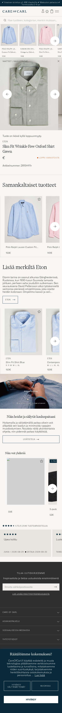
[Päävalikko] (57, 11)
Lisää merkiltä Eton (25, 267)
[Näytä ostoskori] (52, 11)
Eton (5, 141)
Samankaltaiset (29, 185)
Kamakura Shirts (28, 49)
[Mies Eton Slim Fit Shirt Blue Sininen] (23, 332)
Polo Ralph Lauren (9, 49)
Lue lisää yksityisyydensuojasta (31, 594)
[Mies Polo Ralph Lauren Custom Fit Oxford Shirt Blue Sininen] (9, 35)
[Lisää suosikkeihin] (38, 200)
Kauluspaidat (21, 61)
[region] (31, 543)
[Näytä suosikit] (47, 11)
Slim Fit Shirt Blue (15, 362)
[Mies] (26, 481)
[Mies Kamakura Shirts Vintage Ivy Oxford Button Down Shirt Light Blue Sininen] (28, 35)
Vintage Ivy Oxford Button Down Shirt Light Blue (27, 52)
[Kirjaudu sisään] (43, 11)
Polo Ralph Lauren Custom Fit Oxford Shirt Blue (21, 247)
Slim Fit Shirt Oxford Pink (44, 52)
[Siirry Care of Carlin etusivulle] (15, 11)
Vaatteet (7, 61)
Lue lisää (40, 675)
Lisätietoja (29, 439)
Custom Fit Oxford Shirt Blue (8, 52)
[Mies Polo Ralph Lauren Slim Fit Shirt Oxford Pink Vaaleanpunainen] (46, 35)
